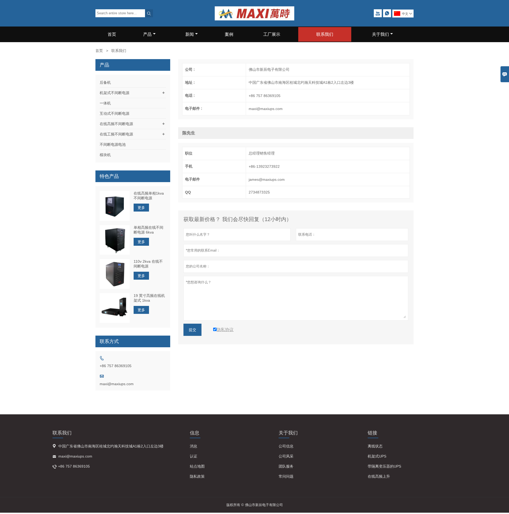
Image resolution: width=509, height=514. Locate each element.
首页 (112, 34)
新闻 (189, 34)
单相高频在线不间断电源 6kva (148, 229)
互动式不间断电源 (114, 113)
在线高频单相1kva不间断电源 (149, 195)
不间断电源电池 (113, 144)
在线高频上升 (379, 476)
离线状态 (375, 446)
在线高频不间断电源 (116, 124)
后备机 (105, 82)
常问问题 (286, 476)
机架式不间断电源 (114, 93)
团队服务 (286, 466)
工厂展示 (271, 34)
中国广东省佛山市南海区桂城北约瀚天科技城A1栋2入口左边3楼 (111, 446)
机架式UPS (377, 456)
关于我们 (380, 34)
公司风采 (286, 456)
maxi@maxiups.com (117, 384)
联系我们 (324, 34)
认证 (193, 456)
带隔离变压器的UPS (384, 466)
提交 (192, 330)
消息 (193, 446)
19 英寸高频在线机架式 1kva (149, 297)
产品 (147, 34)
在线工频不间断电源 (116, 134)
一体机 (105, 103)
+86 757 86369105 (115, 366)
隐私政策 (197, 476)
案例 (229, 34)
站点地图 (197, 466)
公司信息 (286, 446)
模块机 (105, 155)
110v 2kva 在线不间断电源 (148, 263)
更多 (141, 207)
